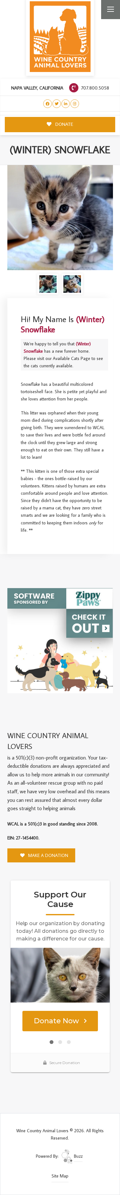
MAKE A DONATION (47, 855)
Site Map (60, 1176)
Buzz (78, 1156)
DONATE (63, 124)
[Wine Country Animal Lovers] (60, 36)
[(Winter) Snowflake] (60, 217)
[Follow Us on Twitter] (56, 103)
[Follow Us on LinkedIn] (65, 103)
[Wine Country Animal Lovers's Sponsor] (60, 640)
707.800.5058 (94, 88)
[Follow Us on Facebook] (47, 103)
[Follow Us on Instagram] (74, 103)
